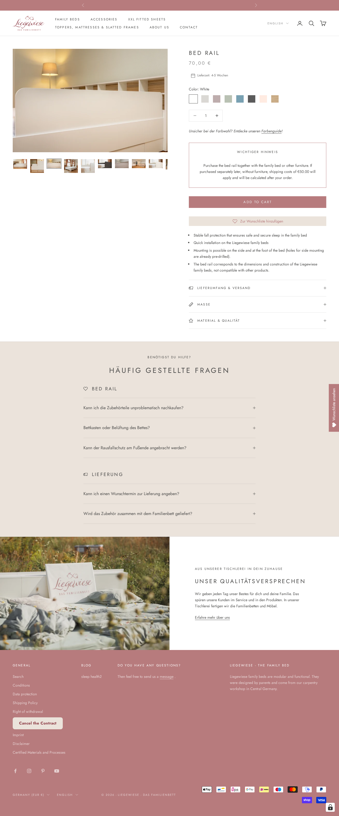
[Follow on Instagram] (29, 771)
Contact (189, 27)
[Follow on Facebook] (15, 771)
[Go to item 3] (54, 164)
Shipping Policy (25, 702)
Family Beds (67, 19)
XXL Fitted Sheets (147, 19)
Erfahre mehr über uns (212, 617)
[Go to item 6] (104, 164)
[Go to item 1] (20, 164)
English (275, 23)
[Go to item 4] (71, 166)
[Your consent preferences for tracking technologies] (330, 807)
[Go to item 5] (88, 166)
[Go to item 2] (37, 166)
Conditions (21, 685)
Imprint (18, 735)
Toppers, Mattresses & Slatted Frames (97, 27)
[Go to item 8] (138, 164)
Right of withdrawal (28, 711)
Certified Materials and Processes (39, 752)
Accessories (104, 19)
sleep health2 (91, 676)
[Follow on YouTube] (56, 771)
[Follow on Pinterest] (43, 771)
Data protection (25, 694)
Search (18, 676)
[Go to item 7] (121, 164)
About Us (159, 27)
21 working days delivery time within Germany (169, 5)
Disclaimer (21, 743)
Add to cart (257, 201)
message (166, 676)
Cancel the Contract (37, 723)
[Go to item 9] (155, 164)
